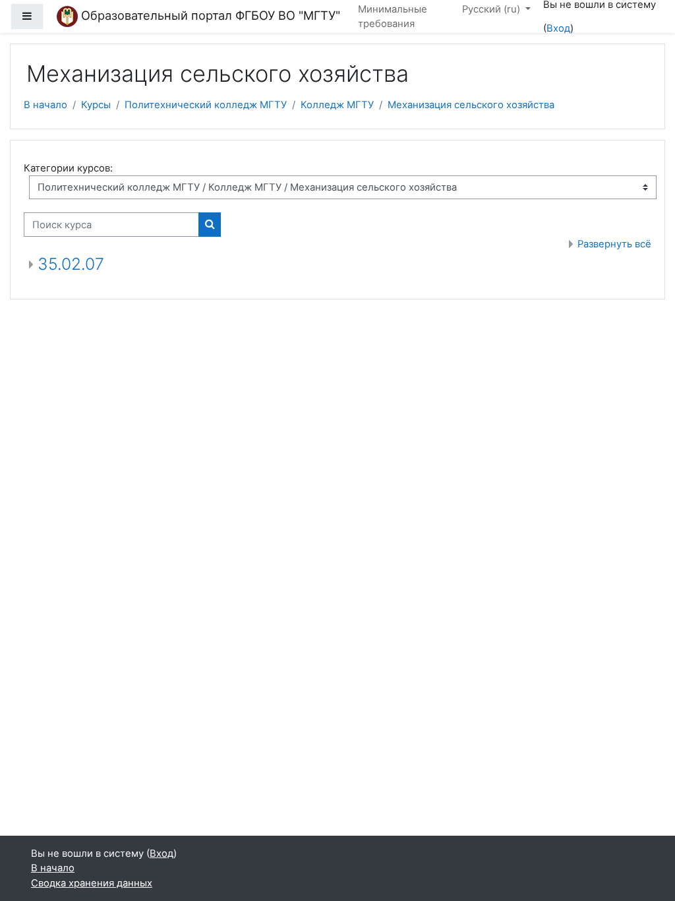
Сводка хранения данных (91, 883)
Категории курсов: (68, 168)
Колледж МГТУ (337, 105)
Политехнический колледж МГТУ (206, 105)
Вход (558, 28)
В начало (45, 105)
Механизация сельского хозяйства (471, 105)
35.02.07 (71, 264)
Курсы (96, 105)
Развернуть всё (614, 244)
